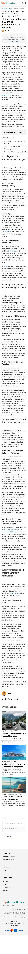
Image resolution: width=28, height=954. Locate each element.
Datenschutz (22, 909)
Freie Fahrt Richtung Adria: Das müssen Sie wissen (14, 734)
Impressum (15, 909)
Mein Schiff (14, 593)
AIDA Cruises (6, 232)
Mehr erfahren (16, 42)
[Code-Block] (17, 828)
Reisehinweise (6, 95)
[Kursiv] (6, 828)
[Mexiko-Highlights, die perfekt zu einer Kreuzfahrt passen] (14, 759)
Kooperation (6, 887)
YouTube (5, 859)
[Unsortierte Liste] (13, 828)
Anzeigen (21, 132)
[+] (22, 828)
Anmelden (22, 818)
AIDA (6, 266)
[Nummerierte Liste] (11, 828)
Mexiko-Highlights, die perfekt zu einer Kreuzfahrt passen (14, 765)
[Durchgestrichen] (9, 828)
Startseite (5, 9)
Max (9, 693)
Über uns (5, 881)
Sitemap (5, 890)
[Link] (19, 828)
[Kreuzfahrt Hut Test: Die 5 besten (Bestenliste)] (14, 792)
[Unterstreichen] (7, 828)
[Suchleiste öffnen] (22, 3)
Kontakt (5, 884)
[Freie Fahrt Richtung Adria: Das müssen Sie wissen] (14, 728)
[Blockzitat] (15, 828)
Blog (10, 9)
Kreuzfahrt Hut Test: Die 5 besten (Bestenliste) (12, 798)
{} (20, 828)
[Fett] (4, 828)
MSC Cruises (14, 251)
